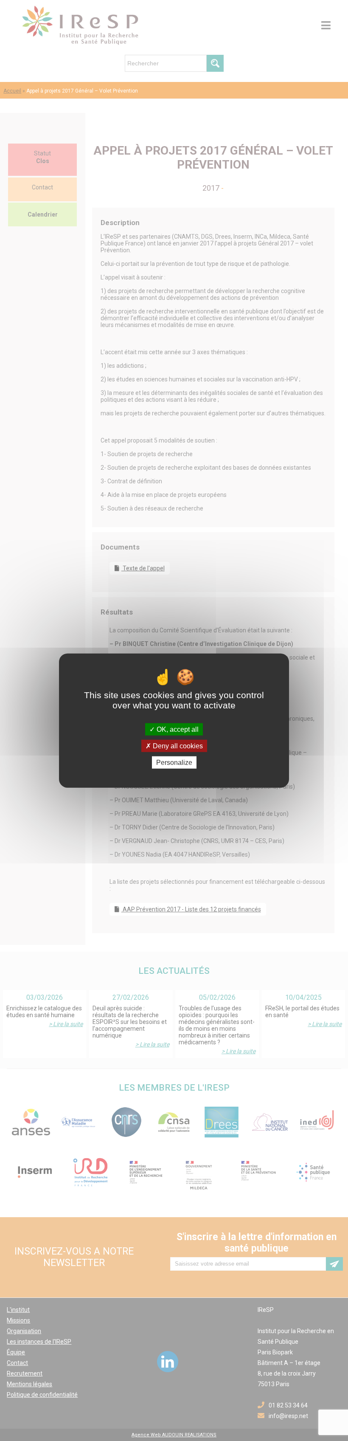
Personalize (174, 762)
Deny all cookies (177, 745)
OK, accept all (177, 729)
